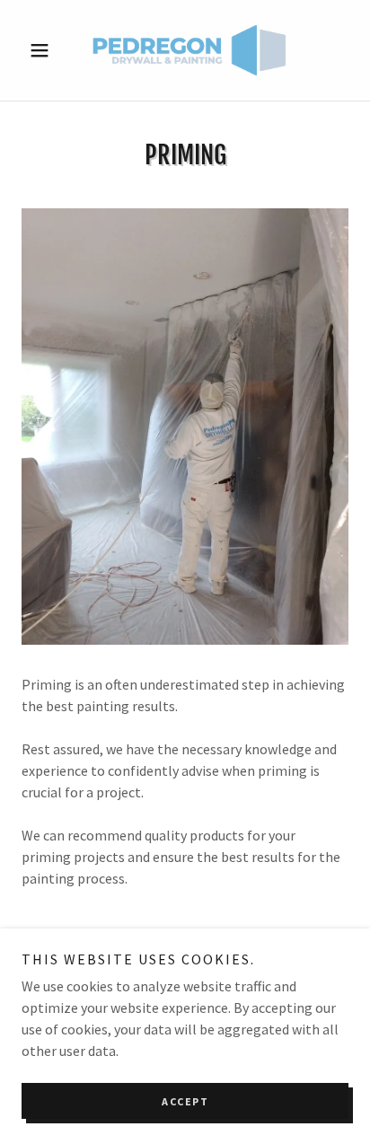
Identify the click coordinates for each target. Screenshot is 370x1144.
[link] (185, 50)
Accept (185, 1101)
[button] (46, 50)
